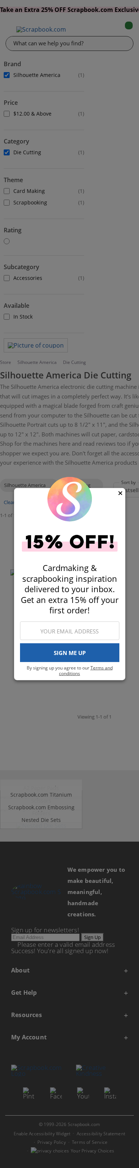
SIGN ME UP (70, 652)
